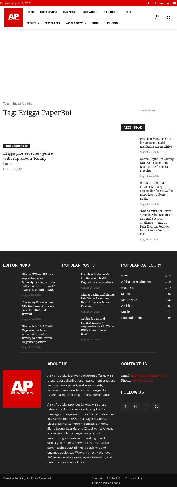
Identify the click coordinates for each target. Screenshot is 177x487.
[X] (168, 3)
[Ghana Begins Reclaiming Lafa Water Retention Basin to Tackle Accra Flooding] (129, 162)
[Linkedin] (161, 3)
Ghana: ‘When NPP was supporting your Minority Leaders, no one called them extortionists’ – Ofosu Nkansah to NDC (38, 282)
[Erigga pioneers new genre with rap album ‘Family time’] (29, 134)
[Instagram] (155, 3)
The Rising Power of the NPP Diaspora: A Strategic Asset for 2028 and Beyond (38, 308)
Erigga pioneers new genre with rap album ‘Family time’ (28, 158)
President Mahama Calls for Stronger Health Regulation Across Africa (156, 143)
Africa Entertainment (16, 145)
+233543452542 (142, 380)
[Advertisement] (88, 63)
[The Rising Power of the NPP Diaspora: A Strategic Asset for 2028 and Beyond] (11, 306)
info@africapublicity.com (148, 375)
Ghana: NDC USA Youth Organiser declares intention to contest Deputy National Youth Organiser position (37, 334)
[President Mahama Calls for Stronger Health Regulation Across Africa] (129, 142)
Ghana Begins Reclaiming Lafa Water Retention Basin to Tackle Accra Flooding (157, 164)
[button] (168, 17)
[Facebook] (148, 3)
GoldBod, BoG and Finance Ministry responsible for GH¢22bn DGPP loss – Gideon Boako (156, 191)
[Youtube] (174, 3)
